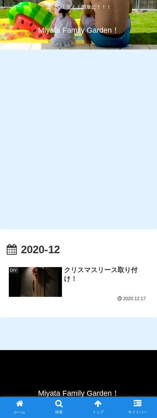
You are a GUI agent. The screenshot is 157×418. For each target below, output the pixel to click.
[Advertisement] (78, 138)
